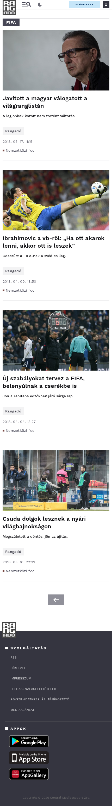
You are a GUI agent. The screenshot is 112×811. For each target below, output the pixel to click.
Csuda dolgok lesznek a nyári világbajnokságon (44, 522)
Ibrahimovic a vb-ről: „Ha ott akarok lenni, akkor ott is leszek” (53, 242)
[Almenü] (27, 4)
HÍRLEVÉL (18, 668)
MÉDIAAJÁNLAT (22, 710)
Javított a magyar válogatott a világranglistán (45, 102)
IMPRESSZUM (20, 678)
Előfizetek (85, 4)
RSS (13, 657)
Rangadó (13, 131)
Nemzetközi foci (21, 150)
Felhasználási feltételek (33, 689)
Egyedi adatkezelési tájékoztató (39, 699)
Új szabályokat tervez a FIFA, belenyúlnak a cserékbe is (44, 382)
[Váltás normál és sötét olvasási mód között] (40, 5)
